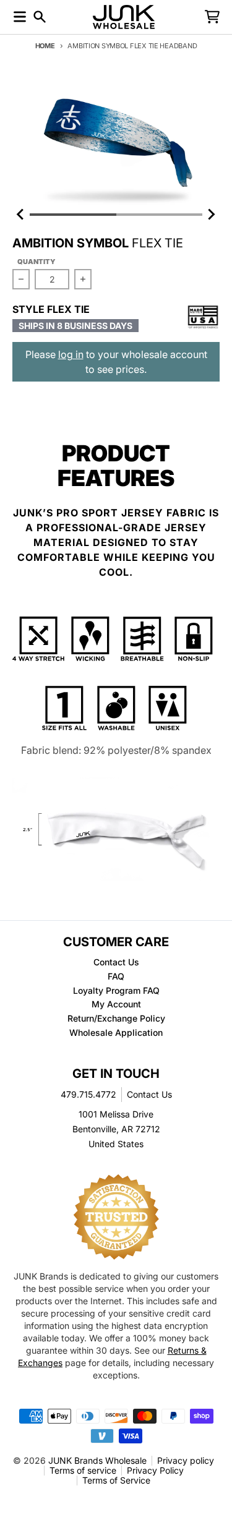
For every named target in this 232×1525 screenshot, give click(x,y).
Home (45, 45)
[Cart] (212, 16)
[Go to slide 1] (73, 214)
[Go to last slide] (21, 214)
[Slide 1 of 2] (116, 141)
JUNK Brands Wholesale (97, 1460)
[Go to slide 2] (159, 214)
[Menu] (19, 16)
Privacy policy (185, 1460)
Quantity (36, 261)
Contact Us (149, 1094)
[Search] (39, 16)
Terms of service (82, 1470)
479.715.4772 (88, 1094)
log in (71, 354)
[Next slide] (211, 214)
